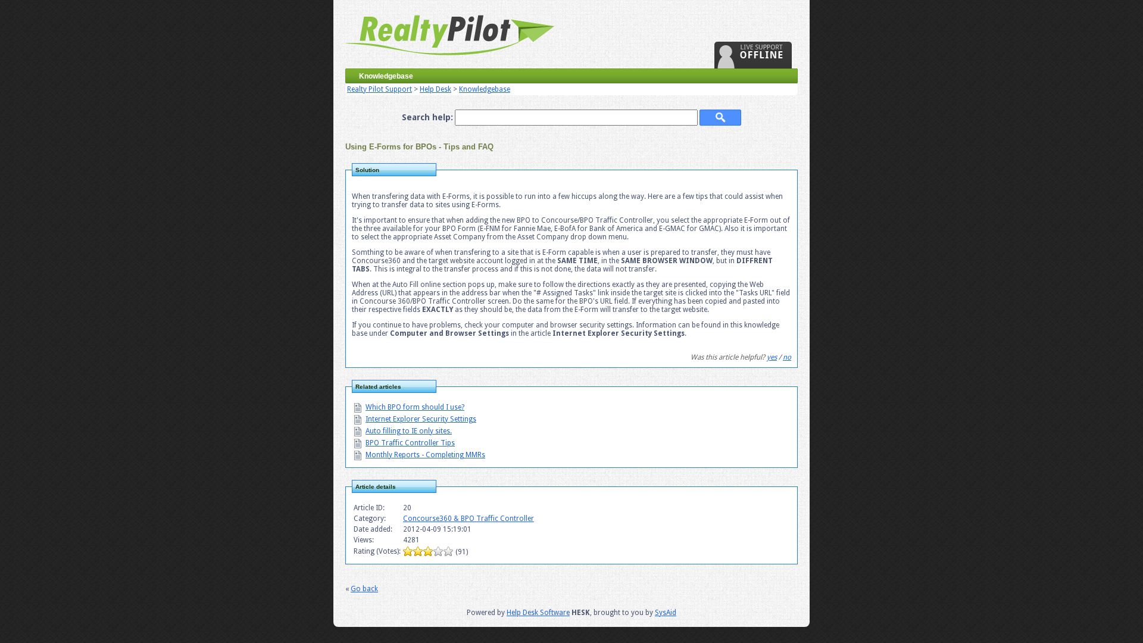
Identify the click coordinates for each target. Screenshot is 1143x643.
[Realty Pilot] (451, 63)
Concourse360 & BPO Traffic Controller (468, 518)
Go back (364, 589)
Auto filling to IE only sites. (409, 431)
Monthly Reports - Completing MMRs (425, 455)
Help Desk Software (538, 612)
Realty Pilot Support (379, 89)
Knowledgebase (484, 89)
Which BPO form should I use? (415, 407)
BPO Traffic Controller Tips (410, 443)
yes (772, 357)
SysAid (665, 612)
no (787, 357)
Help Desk (435, 89)
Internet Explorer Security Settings (421, 419)
